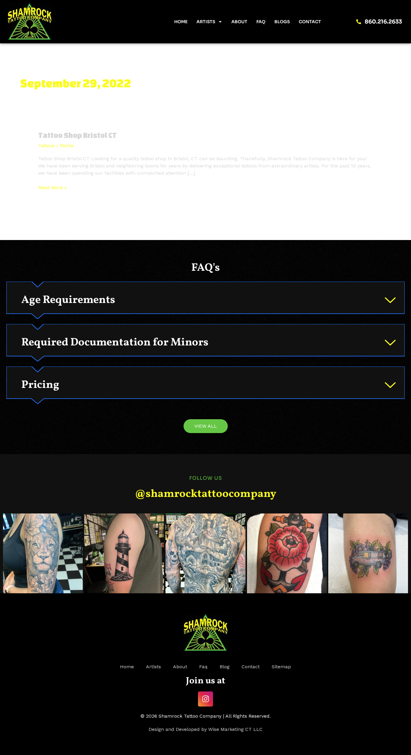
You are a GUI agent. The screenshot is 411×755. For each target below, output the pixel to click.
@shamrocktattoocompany (205, 494)
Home (180, 21)
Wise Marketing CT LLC (235, 729)
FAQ (260, 21)
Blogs (282, 21)
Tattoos (46, 145)
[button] (205, 300)
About (239, 21)
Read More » (52, 187)
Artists (205, 21)
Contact (310, 21)
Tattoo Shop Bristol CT (77, 135)
